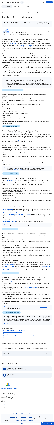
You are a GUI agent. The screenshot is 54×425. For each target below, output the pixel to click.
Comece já (4, 404)
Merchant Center (43, 307)
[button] (2, 2)
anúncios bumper (13, 214)
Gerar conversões (8, 209)
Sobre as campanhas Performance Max (12, 332)
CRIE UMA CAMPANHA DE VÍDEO (10, 229)
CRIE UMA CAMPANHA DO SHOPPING (11, 312)
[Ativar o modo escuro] (34, 418)
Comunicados (27, 6)
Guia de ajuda (48, 423)
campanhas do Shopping (9, 281)
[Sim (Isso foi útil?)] (46, 354)
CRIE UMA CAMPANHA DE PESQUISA (11, 126)
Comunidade (17, 6)
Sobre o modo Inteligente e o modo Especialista (14, 330)
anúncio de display (18, 169)
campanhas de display (11, 133)
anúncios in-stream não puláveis (36, 216)
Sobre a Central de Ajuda (31, 417)
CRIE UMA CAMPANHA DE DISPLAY (10, 173)
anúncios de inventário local (31, 287)
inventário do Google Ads (26, 45)
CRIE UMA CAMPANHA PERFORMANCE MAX (12, 90)
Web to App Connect (47, 266)
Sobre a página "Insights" (9, 334)
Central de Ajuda (7, 6)
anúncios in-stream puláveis (24, 214)
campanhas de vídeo (11, 180)
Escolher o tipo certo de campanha (36, 12)
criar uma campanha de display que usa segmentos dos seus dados (28, 140)
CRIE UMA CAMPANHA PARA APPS (10, 272)
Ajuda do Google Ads (12, 2)
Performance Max (13, 43)
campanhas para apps (11, 236)
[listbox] (43, 419)
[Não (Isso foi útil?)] (49, 354)
